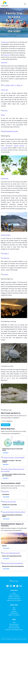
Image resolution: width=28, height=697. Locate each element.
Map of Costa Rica (14, 595)
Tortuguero (9, 145)
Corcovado (4, 148)
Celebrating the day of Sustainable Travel (12, 449)
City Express (5, 494)
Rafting (3, 115)
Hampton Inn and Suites (9, 504)
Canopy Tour (4, 90)
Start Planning (14, 613)
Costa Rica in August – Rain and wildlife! (11, 461)
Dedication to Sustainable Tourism (14, 629)
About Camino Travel (14, 628)
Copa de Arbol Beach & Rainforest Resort (12, 515)
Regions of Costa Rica (14, 615)
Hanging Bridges (5, 235)
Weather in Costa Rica (14, 596)
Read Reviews (5, 424)
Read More (5, 452)
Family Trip (5, 42)
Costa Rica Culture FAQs (14, 598)
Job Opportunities (14, 624)
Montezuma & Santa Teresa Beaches (13, 566)
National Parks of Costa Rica (14, 600)
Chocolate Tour (5, 258)
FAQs (14, 622)
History (14, 593)
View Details (6, 497)
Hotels (14, 609)
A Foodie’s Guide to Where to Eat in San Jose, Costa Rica (13, 474)
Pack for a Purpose (14, 626)
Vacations (14, 611)
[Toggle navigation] (25, 4)
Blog (14, 607)
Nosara (4, 546)
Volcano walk (4, 178)
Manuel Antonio (19, 145)
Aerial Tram (4, 62)
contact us (6, 55)
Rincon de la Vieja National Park (11, 556)
